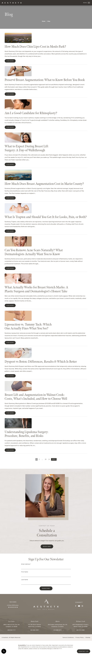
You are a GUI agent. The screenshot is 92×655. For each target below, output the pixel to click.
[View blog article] (18, 38)
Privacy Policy (80, 637)
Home (43, 21)
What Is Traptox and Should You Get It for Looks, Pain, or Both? (46, 217)
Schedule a (47, 531)
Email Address (26, 564)
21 (49, 459)
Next (54, 459)
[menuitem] (75, 606)
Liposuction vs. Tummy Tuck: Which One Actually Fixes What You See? (28, 326)
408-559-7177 (58, 648)
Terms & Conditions (68, 637)
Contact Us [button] (83, 651)
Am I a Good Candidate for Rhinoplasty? (31, 113)
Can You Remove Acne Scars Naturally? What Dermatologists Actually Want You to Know (34, 252)
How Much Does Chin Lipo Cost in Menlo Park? (35, 47)
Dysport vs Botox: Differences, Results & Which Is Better (41, 362)
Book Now (47, 546)
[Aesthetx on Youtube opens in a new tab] (79, 606)
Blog (49, 21)
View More (10, 61)
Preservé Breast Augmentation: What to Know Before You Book (45, 80)
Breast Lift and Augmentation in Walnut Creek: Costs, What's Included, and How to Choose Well (36, 397)
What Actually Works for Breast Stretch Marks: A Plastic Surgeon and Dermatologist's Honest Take (36, 289)
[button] (3, 651)
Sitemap (88, 637)
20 (45, 459)
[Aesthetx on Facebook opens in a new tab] (75, 606)
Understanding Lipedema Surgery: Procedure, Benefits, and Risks (26, 434)
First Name (24, 572)
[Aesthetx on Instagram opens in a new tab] (82, 606)
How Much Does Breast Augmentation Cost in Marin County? (44, 184)
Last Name (24, 579)
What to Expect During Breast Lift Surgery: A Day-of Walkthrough (26, 148)
